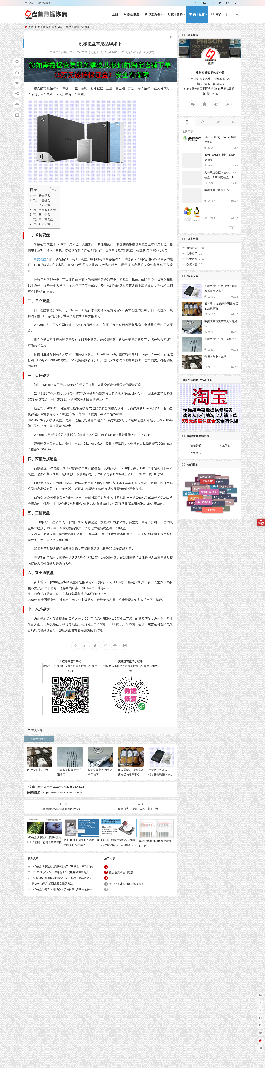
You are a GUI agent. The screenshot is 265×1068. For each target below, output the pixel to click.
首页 (31, 27)
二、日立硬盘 (41, 200)
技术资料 (191, 259)
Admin (39, 786)
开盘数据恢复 (223, 485)
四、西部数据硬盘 (44, 209)
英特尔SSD (214, 504)
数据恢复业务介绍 (38, 769)
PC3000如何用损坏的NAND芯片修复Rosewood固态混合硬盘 (118, 844)
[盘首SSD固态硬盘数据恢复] (46, 17)
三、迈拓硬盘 (41, 205)
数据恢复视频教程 (220, 495)
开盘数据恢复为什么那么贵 (220, 338)
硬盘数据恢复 (38, 739)
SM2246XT (203, 479)
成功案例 (191, 248)
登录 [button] (31, 2)
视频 (211, 510)
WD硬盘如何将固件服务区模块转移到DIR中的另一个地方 (66, 889)
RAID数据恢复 (212, 487)
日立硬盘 (42, 301)
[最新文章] (187, 122)
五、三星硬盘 (41, 214)
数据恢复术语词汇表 (121, 872)
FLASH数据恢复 (202, 507)
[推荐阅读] (233, 122)
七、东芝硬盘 (41, 224)
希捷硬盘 (42, 235)
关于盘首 (42, 27)
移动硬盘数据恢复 (206, 500)
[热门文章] (218, 122)
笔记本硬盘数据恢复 (202, 488)
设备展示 (195, 453)
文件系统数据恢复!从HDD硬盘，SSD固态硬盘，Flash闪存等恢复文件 (220, 177)
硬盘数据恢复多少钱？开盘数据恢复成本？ (160, 774)
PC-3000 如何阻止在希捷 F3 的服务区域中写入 (60, 872)
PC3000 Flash (214, 479)
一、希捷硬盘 (41, 195)
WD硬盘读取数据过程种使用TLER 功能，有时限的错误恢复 (44, 842)
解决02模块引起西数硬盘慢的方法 (52, 883)
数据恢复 (191, 264)
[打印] (109, 52)
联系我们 (195, 445)
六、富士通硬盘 (43, 219)
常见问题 (57, 27)
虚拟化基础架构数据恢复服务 (126, 883)
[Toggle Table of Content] (51, 190)
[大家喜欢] (202, 122)
